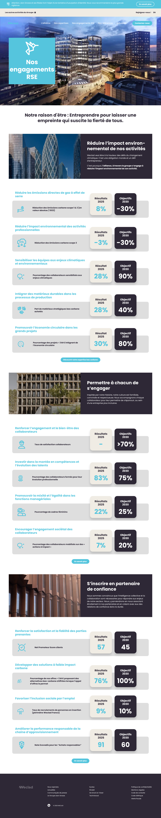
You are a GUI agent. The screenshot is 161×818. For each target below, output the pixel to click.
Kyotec (92, 787)
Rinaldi (92, 790)
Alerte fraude (136, 798)
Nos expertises (61, 23)
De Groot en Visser (96, 793)
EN (154, 12)
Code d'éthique (137, 796)
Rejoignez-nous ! (143, 12)
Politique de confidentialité (141, 787)
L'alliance (45, 23)
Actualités (121, 23)
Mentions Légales (137, 790)
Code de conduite (138, 793)
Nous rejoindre (53, 787)
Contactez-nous (142, 23)
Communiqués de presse (57, 793)
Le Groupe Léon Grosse (56, 796)
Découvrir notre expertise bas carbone (80, 359)
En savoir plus (145, 4)
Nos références (105, 23)
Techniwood (94, 796)
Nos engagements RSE (83, 23)
